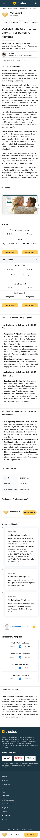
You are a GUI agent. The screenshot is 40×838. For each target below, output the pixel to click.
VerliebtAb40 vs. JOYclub (20, 643)
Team (3, 788)
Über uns (5, 780)
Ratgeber (5, 808)
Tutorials (4, 811)
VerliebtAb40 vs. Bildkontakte (20, 654)
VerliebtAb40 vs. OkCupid (20, 675)
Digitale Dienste (12, 8)
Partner (4, 819)
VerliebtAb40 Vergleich (12, 637)
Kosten (5, 224)
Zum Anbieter (9, 252)
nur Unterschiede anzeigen (21, 230)
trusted (4, 8)
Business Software (8, 800)
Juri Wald (11, 54)
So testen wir (6, 784)
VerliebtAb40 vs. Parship (20, 664)
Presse (4, 792)
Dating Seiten (23, 8)
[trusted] (20, 3)
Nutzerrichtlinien (27, 829)
